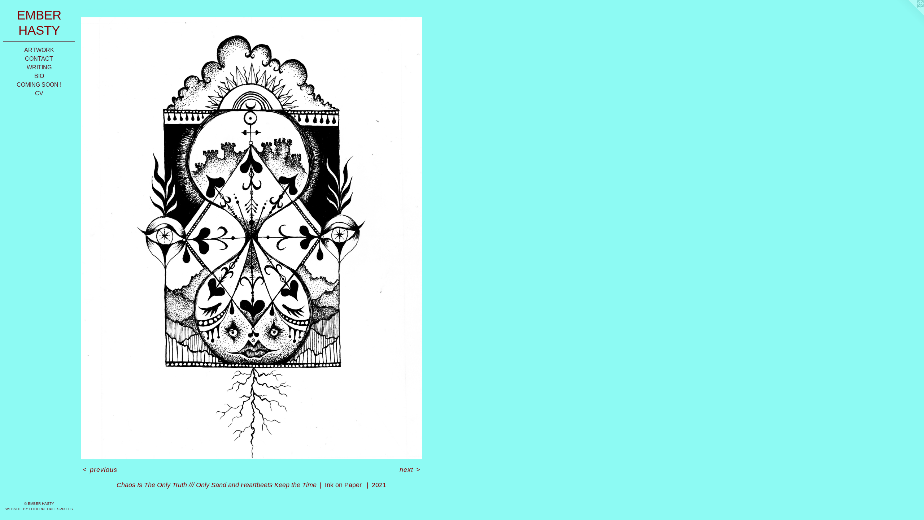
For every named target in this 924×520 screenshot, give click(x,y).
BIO (39, 76)
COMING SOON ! (39, 85)
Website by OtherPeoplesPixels (39, 509)
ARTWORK (39, 50)
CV (39, 93)
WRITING (39, 67)
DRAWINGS (133, 11)
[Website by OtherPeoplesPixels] (909, 14)
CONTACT (39, 59)
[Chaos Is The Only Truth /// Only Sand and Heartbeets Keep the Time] (251, 238)
